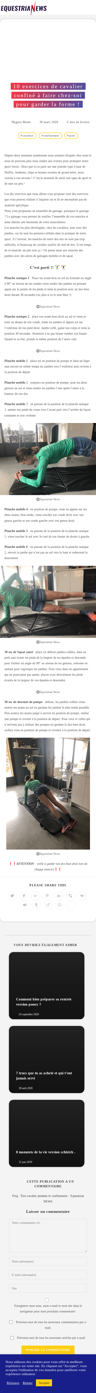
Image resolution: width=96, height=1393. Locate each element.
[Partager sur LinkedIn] (58, 895)
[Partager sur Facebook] (23, 895)
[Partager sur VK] (81, 895)
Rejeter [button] (28, 1383)
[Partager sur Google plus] (35, 895)
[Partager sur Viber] (70, 895)
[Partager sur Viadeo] (48, 904)
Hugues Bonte (21, 122)
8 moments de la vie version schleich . (45, 1152)
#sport (71, 135)
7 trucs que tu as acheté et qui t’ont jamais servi (44, 1075)
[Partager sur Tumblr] (36, 904)
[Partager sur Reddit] (24, 904)
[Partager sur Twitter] (12, 895)
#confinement (50, 135)
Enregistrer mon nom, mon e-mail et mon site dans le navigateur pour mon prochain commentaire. (48, 1308)
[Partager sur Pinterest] (47, 895)
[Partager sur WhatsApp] (59, 904)
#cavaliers (27, 135)
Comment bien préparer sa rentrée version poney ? (44, 1001)
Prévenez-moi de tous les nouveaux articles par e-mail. (51, 1338)
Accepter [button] (44, 1382)
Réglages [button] (13, 1383)
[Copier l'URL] (71, 905)
